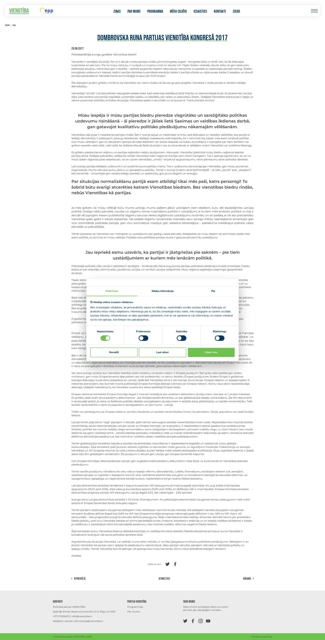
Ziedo (236, 11)
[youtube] (208, 621)
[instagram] (200, 621)
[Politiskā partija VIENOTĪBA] (19, 11)
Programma (155, 11)
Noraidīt (114, 352)
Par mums (133, 11)
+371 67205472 (61, 616)
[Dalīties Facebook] (175, 564)
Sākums (7, 25)
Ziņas (117, 11)
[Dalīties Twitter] (167, 564)
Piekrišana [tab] (111, 291)
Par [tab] (213, 291)
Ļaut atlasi (162, 352)
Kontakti (220, 11)
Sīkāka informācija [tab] (162, 291)
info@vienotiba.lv (82, 616)
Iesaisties (200, 11)
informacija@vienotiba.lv (88, 621)
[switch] (143, 338)
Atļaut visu (211, 352)
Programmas (135, 606)
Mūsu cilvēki (178, 11)
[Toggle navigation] (314, 10)
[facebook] (193, 621)
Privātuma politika (262, 636)
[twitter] (185, 621)
